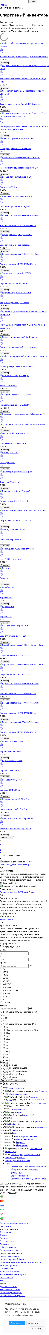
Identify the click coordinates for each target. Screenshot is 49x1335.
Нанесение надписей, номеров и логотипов (20, 1262)
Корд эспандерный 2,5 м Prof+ (14, 809)
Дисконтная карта (8, 1286)
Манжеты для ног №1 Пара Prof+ (15, 828)
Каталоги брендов (8, 1265)
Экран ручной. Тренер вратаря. (15, 245)
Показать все (6, 838)
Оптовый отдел (7, 1268)
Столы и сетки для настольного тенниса (30, 1166)
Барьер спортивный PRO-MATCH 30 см (18, 732)
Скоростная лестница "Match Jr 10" (16, 520)
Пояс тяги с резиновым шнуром (15, 206)
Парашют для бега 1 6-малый (14, 501)
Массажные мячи (24, 1139)
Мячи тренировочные (26, 1136)
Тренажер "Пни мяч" (10, 482)
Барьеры (20, 1112)
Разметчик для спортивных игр (15, 864)
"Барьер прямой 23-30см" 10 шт (15, 655)
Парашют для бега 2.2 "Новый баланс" (18, 892)
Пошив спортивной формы (12, 1259)
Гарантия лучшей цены (11, 1292)
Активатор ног (6, 919)
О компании (5, 1232)
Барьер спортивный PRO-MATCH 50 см (18, 264)
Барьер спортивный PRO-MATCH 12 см (18, 693)
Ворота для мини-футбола (17, 1160)
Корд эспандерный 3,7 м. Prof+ (14, 302)
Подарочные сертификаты (12, 1295)
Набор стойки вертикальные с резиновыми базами (24, 56)
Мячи (13, 1133)
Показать (5, 1080)
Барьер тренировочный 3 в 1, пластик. (18, 347)
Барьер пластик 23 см (10, 751)
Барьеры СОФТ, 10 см (10, 770)
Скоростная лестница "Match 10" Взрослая (20, 104)
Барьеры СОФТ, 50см (10, 790)
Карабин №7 (6, 597)
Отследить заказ (8, 1241)
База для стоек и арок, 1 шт (13, 636)
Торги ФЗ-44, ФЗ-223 (9, 1271)
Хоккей (8, 1118)
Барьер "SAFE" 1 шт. (9, 187)
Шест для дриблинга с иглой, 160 (15, 148)
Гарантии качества (9, 1250)
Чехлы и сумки (18, 1109)
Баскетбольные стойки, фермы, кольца (29, 1178)
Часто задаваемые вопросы (13, 1274)
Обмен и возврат (8, 1247)
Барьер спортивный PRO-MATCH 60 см (18, 225)
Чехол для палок (7, 462)
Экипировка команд (9, 1256)
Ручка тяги (5, 578)
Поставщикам (6, 1277)
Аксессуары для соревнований (25, 1154)
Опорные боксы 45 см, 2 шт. (13, 443)
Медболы (20, 1142)
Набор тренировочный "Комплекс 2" (17, 366)
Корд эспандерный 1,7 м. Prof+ (14, 405)
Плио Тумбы (29, 1115)
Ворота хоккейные (19, 1175)
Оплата (3, 1235)
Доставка (4, 1238)
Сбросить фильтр (18, 1080)
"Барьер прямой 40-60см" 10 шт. (15, 674)
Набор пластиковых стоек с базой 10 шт (19, 167)
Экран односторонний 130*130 (14, 283)
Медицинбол (22, 1145)
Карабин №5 (6, 616)
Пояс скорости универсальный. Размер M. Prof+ (22, 424)
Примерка (5, 1244)
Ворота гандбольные (15, 1157)
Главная (3, 5)
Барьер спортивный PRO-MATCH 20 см (18, 713)
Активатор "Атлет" (8, 385)
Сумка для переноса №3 (11, 539)
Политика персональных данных (15, 1223)
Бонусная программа (10, 1289)
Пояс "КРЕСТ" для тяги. (10, 559)
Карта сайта (5, 1226)
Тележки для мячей (14, 1088)
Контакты (4, 1280)
